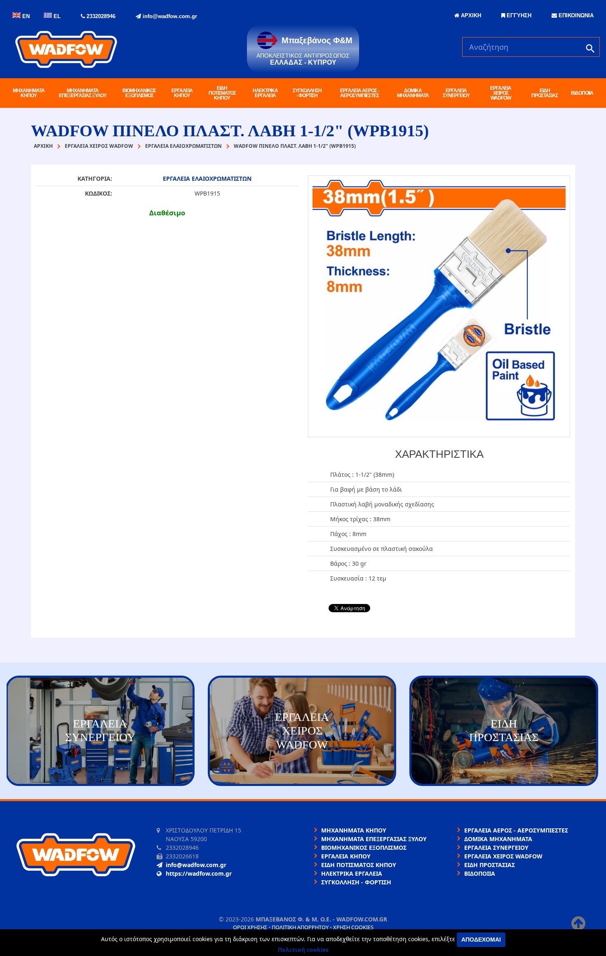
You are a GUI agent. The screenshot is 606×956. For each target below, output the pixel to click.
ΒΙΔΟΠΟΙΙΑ (582, 93)
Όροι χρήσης (250, 927)
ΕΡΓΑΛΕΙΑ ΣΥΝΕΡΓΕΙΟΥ (456, 93)
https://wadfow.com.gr (199, 873)
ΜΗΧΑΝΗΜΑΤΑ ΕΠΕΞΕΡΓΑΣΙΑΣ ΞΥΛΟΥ (82, 93)
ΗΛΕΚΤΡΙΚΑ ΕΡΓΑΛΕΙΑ (265, 93)
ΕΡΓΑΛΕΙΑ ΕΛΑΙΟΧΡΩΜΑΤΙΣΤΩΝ (207, 178)
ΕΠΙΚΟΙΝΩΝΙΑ (575, 15)
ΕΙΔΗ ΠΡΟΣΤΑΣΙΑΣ (544, 93)
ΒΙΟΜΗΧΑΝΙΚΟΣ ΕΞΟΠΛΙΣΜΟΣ (139, 93)
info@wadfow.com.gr (169, 16)
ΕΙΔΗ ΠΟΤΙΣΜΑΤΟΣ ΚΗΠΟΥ (222, 93)
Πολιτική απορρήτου (300, 927)
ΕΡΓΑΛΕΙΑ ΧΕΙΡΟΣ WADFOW (500, 93)
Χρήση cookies (353, 927)
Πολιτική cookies (303, 950)
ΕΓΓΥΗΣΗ (518, 15)
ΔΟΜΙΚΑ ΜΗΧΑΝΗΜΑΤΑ (413, 93)
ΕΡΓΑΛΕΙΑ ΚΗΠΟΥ (182, 93)
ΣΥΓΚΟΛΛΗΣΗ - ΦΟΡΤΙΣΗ (307, 93)
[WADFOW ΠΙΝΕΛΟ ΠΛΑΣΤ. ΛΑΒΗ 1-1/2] (439, 306)
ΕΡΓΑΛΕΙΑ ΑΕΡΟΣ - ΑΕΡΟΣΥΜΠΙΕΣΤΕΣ (359, 93)
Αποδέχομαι (481, 939)
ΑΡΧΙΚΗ (470, 15)
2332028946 (100, 16)
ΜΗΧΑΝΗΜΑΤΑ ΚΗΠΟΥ (29, 93)
